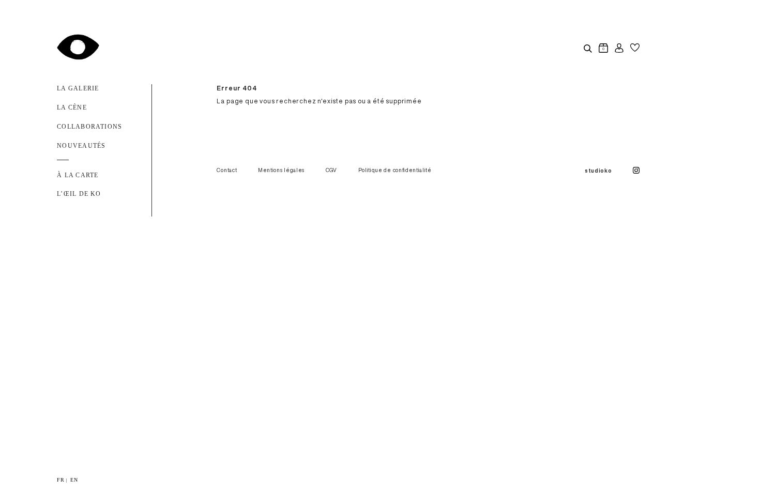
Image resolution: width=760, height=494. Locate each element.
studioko (598, 170)
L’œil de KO (79, 193)
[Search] (587, 48)
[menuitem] (60, 479)
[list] (380, 479)
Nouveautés (81, 145)
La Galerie (78, 88)
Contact (227, 170)
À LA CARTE (77, 175)
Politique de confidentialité (395, 170)
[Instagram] (636, 171)
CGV (331, 170)
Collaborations (89, 126)
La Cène (72, 107)
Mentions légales (281, 170)
